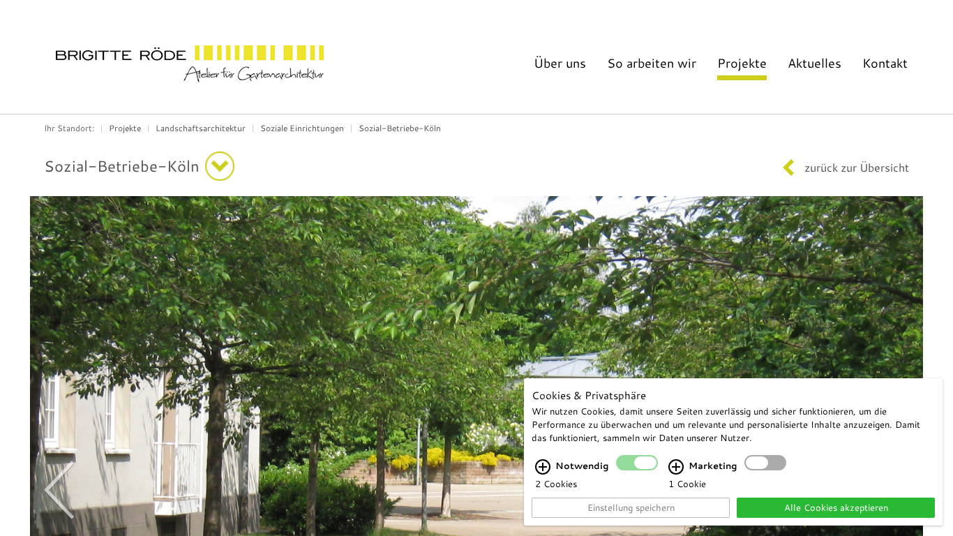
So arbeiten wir (651, 62)
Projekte (742, 62)
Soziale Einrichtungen (302, 127)
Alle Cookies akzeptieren (836, 507)
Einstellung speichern (631, 507)
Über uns (560, 62)
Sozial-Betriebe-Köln (400, 127)
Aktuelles (814, 62)
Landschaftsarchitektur (201, 127)
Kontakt (885, 62)
